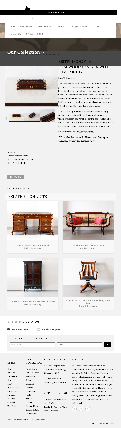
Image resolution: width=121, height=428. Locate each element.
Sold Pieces (23, 188)
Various (29, 402)
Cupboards (31, 391)
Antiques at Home (79, 26)
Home (12, 26)
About (61, 26)
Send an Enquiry (50, 329)
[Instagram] (82, 409)
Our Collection (44, 26)
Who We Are (26, 26)
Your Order (12, 406)
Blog (96, 26)
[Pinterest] (88, 409)
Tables (29, 398)
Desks (28, 395)
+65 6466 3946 (19, 329)
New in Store (31, 369)
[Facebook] (75, 409)
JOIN (107, 344)
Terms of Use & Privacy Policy (102, 424)
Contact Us (15, 34)
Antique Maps (32, 406)
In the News (12, 387)
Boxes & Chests (33, 372)
